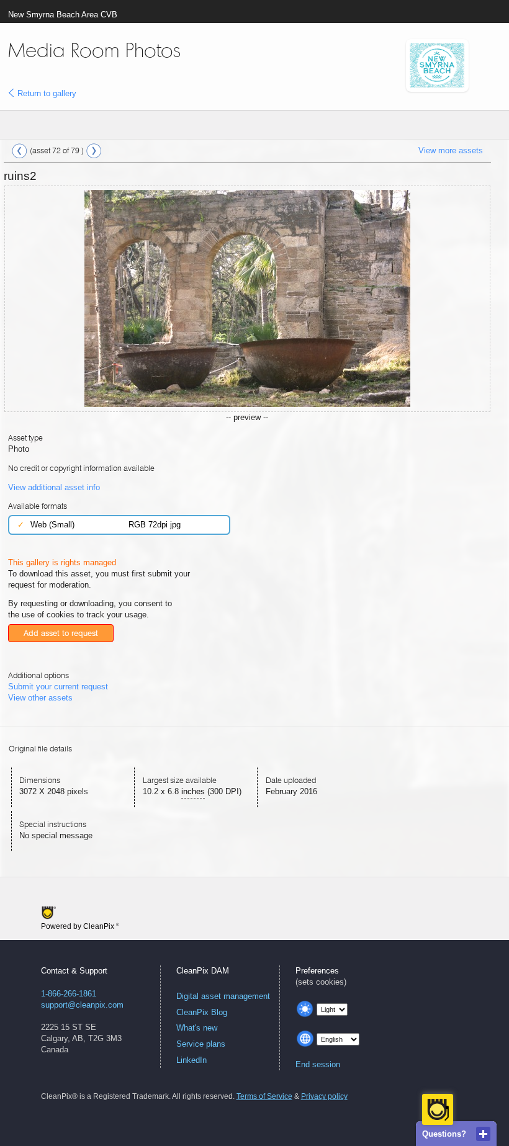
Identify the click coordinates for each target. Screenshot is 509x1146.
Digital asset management (223, 996)
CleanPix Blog (201, 1012)
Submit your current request (58, 686)
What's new (196, 1027)
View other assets (40, 697)
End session (317, 1064)
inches (193, 791)
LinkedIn (191, 1060)
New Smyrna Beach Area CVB (62, 14)
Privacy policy (324, 1096)
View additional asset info (54, 487)
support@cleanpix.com (82, 1004)
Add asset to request (61, 633)
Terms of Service (264, 1096)
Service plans (200, 1044)
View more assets (450, 150)
